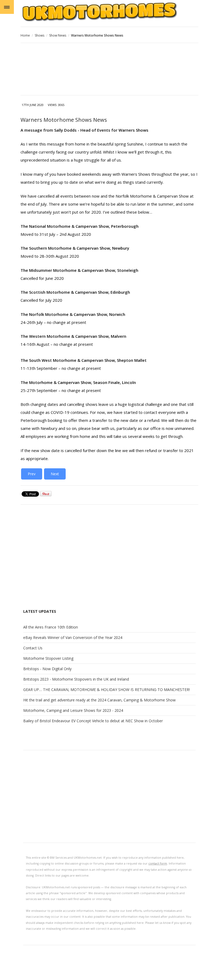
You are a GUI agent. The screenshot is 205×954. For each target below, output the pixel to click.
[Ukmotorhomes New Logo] (109, 11)
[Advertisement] (109, 69)
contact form (157, 863)
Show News (57, 35)
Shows (39, 35)
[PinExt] (46, 495)
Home (25, 35)
